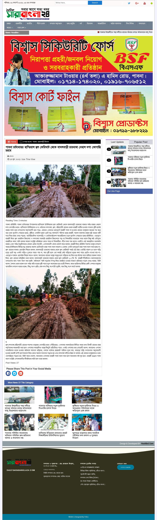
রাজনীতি (19, 23)
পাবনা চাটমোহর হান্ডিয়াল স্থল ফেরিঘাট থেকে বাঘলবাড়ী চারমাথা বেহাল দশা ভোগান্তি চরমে (53, 148)
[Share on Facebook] (8, 373)
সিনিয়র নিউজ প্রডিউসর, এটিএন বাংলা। (92, 471)
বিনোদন (90, 23)
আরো (9, 27)
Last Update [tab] (117, 142)
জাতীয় (29, 23)
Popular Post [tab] (140, 142)
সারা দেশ (21, 27)
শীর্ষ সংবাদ (41, 23)
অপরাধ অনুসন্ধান (56, 23)
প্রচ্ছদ (9, 23)
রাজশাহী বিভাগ (43, 142)
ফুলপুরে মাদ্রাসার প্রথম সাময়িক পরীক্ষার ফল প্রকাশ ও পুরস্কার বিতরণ (85, 435)
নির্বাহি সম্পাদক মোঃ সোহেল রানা (53, 473)
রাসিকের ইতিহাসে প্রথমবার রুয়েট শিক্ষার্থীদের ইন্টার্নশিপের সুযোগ (53, 434)
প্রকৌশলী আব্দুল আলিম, (87, 474)
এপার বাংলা (27, 142)
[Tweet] (14, 373)
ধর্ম (81, 23)
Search (95, 3)
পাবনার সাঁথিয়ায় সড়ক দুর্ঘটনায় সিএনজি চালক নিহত (52, 407)
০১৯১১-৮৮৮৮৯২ (49, 469)
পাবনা (35, 142)
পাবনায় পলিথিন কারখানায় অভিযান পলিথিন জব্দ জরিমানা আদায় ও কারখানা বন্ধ (18, 435)
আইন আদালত (116, 23)
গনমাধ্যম (142, 23)
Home (13, 142)
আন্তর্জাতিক (102, 23)
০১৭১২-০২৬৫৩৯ (125, 467)
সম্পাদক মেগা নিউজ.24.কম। (89, 477)
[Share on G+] (20, 373)
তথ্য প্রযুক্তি (71, 23)
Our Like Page (113, 191)
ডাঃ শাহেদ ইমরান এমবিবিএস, (89, 481)
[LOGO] (19, 462)
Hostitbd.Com (147, 443)
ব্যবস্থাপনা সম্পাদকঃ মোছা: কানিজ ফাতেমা (57, 476)
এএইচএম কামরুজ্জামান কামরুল (89, 467)
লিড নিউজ (130, 23)
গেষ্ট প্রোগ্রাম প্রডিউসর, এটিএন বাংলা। (92, 484)
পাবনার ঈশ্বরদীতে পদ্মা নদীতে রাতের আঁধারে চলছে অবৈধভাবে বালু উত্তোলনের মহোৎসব (121, 32)
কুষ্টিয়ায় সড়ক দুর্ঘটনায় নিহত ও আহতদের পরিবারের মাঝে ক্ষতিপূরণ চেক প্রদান (85, 408)
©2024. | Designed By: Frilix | (78, 517)
